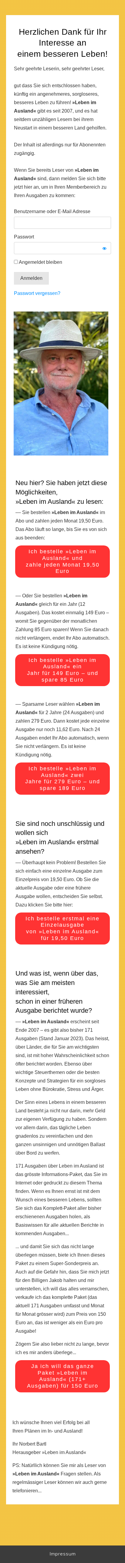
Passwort (24, 236)
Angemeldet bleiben (40, 262)
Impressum (62, 1554)
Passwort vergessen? (37, 293)
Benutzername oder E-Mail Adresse (52, 211)
